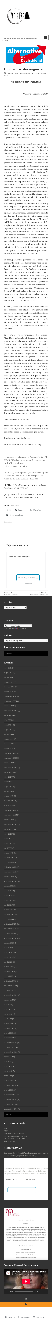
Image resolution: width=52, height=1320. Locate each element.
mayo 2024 (8, 729)
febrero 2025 (9, 687)
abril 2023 (8, 791)
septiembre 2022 (10, 824)
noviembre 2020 (10, 929)
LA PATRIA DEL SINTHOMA (15, 1136)
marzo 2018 (8, 1080)
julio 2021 (7, 891)
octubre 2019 (9, 990)
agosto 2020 (9, 943)
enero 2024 (8, 748)
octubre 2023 (9, 763)
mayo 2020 (8, 957)
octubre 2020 (9, 933)
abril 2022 (8, 848)
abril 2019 (8, 1019)
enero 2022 (8, 862)
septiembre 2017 (10, 1109)
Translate (22, 628)
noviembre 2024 (10, 701)
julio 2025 (8, 668)
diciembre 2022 (10, 810)
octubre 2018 (9, 1047)
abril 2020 (8, 962)
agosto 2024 (9, 715)
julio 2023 (8, 777)
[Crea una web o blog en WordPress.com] (26, 1299)
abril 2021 (8, 905)
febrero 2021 (9, 914)
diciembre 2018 (10, 1038)
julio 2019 (8, 1005)
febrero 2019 (9, 1028)
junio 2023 (8, 782)
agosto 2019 (9, 1000)
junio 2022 (8, 838)
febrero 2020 (9, 971)
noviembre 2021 (10, 872)
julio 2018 (8, 1061)
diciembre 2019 (10, 981)
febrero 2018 (9, 1085)
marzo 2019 (8, 1023)
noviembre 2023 (10, 758)
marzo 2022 (8, 853)
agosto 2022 (9, 829)
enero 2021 (8, 919)
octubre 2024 (9, 706)
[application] (26, 1281)
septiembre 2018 (10, 1052)
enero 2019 (8, 1033)
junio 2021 (8, 895)
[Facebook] (26, 1304)
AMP (6, 1131)
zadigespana (25, 73)
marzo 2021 (8, 910)
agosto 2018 (9, 1057)
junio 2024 (8, 725)
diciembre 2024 (10, 696)
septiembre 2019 (10, 995)
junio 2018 (8, 1066)
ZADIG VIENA (9, 1141)
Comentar (28, 584)
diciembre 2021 (10, 867)
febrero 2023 (9, 801)
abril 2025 (8, 677)
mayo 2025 (8, 673)
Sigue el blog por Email (16, 1163)
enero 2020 (8, 976)
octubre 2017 (9, 1104)
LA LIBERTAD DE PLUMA (14, 1139)
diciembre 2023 (10, 753)
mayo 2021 (8, 900)
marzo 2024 (8, 739)
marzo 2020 (9, 967)
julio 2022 (8, 834)
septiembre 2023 (10, 767)
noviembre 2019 (10, 986)
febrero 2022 (9, 857)
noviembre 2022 (10, 815)
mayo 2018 (8, 1071)
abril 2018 (8, 1076)
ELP (5, 1128)
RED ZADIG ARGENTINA (14, 1134)
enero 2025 (8, 692)
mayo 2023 (8, 786)
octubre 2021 (9, 877)
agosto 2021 (9, 886)
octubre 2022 (9, 820)
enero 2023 (8, 805)
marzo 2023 (8, 796)
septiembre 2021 (10, 881)
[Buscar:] (26, 654)
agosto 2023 (9, 772)
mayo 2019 (8, 1014)
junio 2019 (8, 1009)
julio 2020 (8, 948)
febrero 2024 (9, 744)
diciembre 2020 (10, 924)
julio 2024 (8, 720)
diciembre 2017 (10, 1095)
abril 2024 (8, 734)
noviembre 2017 (10, 1099)
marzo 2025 (8, 682)
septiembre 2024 (11, 710)
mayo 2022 (8, 843)
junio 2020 (8, 952)
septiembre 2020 (11, 938)
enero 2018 (8, 1090)
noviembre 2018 (10, 1042)
